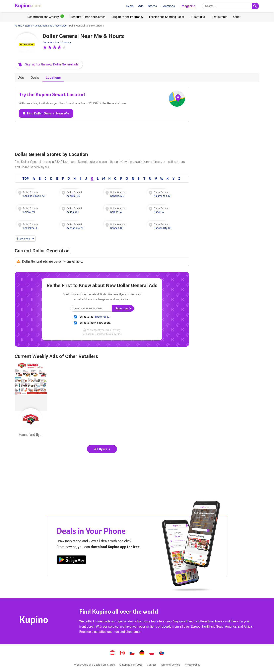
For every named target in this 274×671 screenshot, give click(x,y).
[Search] (255, 6)
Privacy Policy (101, 316)
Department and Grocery (57, 42)
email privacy (113, 330)
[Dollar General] (27, 45)
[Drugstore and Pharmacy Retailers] (127, 17)
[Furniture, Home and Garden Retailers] (88, 17)
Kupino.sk (162, 653)
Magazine (188, 6)
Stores (152, 6)
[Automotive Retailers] (198, 17)
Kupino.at (113, 653)
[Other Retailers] (237, 17)
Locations (168, 6)
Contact (151, 664)
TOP (25, 178)
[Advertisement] (102, 136)
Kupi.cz (132, 653)
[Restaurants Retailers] (219, 17)
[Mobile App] (71, 560)
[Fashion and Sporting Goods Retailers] (167, 17)
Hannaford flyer (31, 401)
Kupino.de (142, 653)
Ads (140, 6)
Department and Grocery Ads (51, 25)
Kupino (18, 25)
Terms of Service (170, 664)
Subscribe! (122, 308)
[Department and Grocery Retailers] (45, 17)
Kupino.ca (122, 653)
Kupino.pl (152, 653)
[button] (45, 47)
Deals (130, 6)
